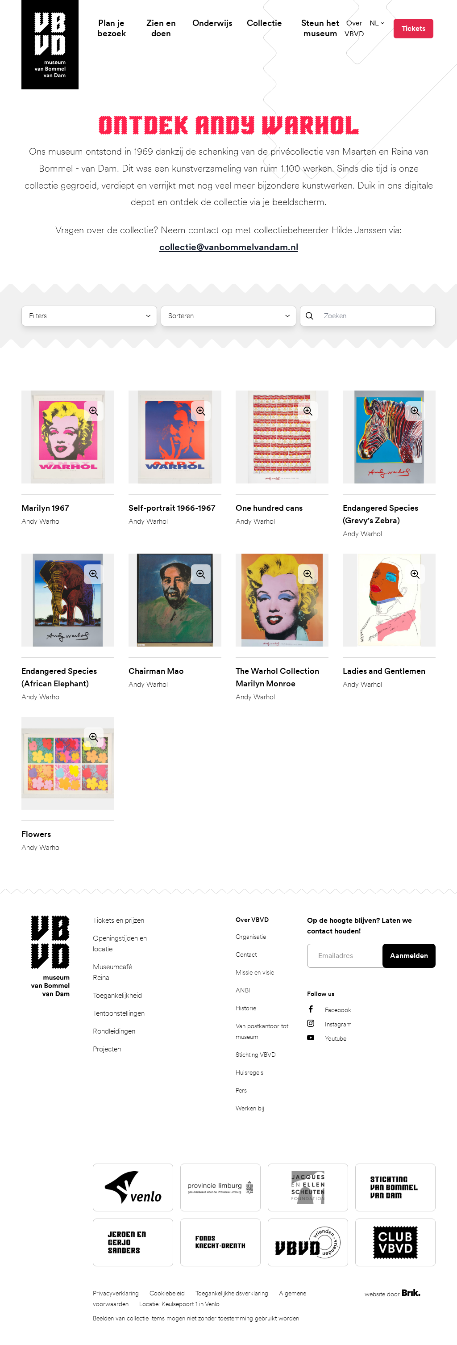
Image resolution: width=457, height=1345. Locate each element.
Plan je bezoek (111, 28)
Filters (38, 315)
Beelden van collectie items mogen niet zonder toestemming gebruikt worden (196, 1318)
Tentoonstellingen (119, 1013)
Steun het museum (320, 28)
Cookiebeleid (167, 1293)
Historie (246, 1008)
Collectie (264, 23)
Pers (241, 1090)
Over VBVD (354, 28)
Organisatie (251, 936)
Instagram (338, 1024)
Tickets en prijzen (118, 920)
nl (374, 23)
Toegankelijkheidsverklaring (231, 1293)
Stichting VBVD (256, 1054)
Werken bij (250, 1108)
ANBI (243, 990)
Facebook (338, 1009)
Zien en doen (161, 28)
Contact (246, 954)
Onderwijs (212, 23)
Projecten (107, 1049)
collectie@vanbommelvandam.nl (228, 246)
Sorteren (181, 315)
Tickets (413, 28)
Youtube (335, 1038)
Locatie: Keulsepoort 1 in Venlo (179, 1303)
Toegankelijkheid (117, 995)
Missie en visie (255, 972)
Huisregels (249, 1072)
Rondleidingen (114, 1031)
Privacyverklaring (116, 1293)
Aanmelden (409, 955)
